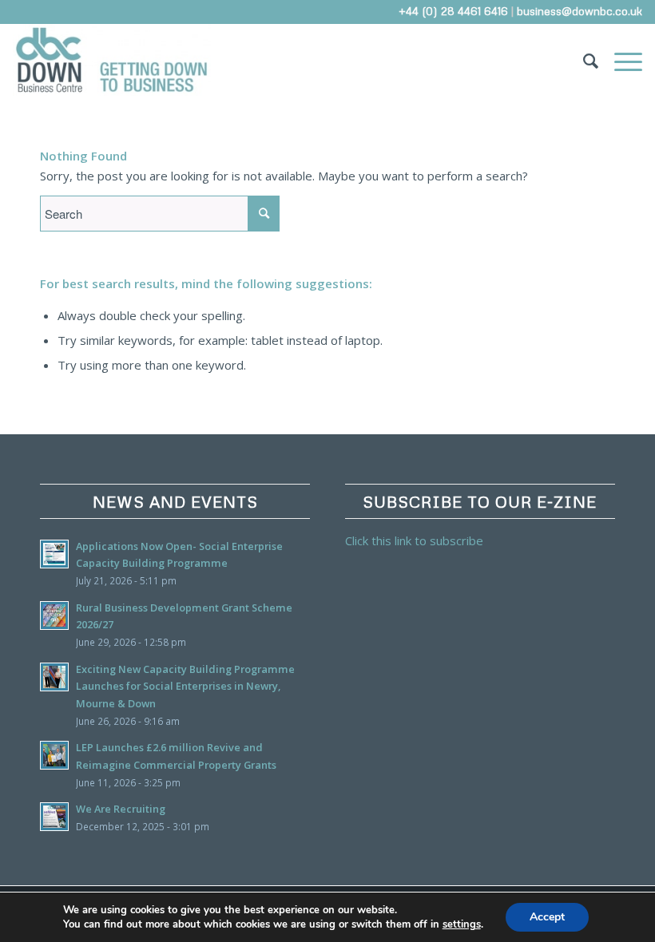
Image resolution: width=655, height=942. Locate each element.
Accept (547, 916)
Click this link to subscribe (414, 540)
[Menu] (620, 60)
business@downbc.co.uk (579, 11)
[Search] (582, 60)
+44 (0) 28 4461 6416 (453, 11)
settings (462, 924)
